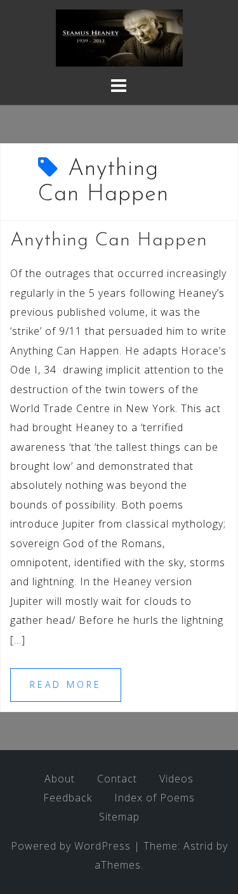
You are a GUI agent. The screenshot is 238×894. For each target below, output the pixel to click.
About (59, 779)
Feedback (67, 798)
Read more (66, 684)
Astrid (198, 846)
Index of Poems (154, 798)
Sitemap (119, 817)
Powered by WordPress (71, 846)
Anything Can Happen (109, 240)
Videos (176, 779)
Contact (117, 779)
